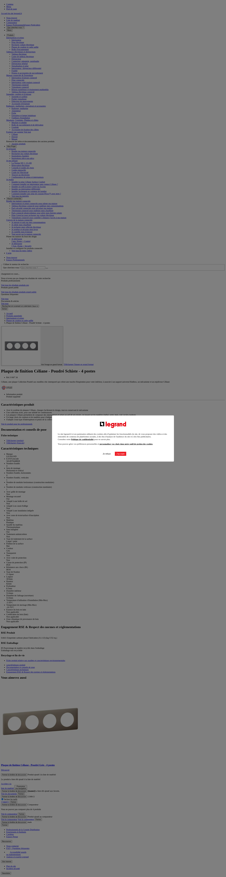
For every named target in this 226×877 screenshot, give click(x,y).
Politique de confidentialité (82, 439)
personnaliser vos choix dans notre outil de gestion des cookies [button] (126, 444)
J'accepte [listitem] (120, 454)
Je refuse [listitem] (107, 454)
